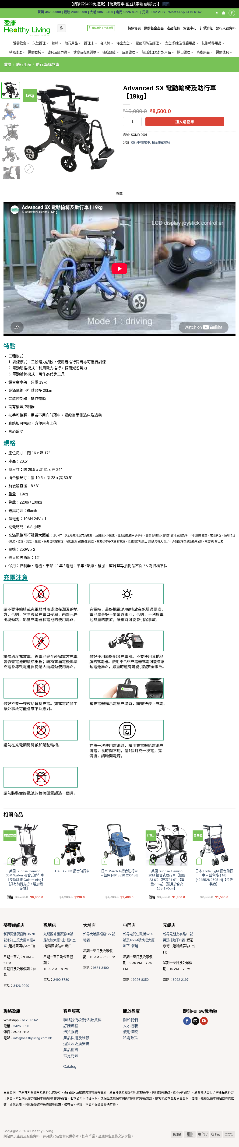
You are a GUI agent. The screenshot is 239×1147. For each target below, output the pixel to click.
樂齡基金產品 (154, 28)
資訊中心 (189, 28)
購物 (7, 65)
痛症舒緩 (109, 52)
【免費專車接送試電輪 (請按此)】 (134, 4)
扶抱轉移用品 (211, 43)
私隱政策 (130, 1038)
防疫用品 (203, 52)
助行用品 (71, 43)
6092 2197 (181, 979)
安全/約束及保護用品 (180, 43)
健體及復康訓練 (84, 52)
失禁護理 (39, 43)
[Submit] (62, 28)
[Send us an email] (195, 1021)
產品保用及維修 (76, 1038)
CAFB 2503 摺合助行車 (72, 871)
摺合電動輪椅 (161, 142)
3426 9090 (21, 986)
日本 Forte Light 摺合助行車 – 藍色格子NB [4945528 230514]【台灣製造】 (214, 877)
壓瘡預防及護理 (147, 43)
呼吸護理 (15, 52)
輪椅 (55, 43)
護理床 (89, 43)
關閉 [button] (166, 4)
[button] (223, 13)
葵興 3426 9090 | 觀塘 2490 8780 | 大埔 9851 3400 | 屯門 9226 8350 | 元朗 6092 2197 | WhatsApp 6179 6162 (120, 12)
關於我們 (130, 1020)
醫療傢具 (222, 52)
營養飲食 (19, 43)
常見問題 (70, 1056)
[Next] (108, 128)
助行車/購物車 (47, 65)
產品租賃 (173, 28)
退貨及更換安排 (76, 1044)
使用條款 (130, 1032)
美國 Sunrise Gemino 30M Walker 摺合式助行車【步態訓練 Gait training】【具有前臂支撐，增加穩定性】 (25, 879)
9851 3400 (101, 968)
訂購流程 (206, 28)
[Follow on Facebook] (231, 13)
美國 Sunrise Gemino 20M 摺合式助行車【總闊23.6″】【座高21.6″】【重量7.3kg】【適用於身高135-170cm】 (166, 879)
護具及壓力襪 (57, 52)
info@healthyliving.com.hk (32, 1038)
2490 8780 (61, 979)
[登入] (216, 13)
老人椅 (105, 43)
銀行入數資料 (225, 28)
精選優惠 (134, 28)
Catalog (69, 1067)
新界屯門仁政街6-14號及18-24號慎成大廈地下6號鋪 (139, 940)
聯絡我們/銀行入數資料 (82, 1020)
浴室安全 (123, 43)
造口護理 (183, 52)
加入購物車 (184, 122)
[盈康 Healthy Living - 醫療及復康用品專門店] (27, 28)
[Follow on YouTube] (204, 1021)
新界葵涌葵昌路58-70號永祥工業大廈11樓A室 (19, 940)
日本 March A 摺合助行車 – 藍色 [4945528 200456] (119, 873)
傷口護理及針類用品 (156, 52)
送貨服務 (70, 1032)
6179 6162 (30, 1020)
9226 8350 (141, 979)
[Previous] (31, 128)
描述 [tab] (119, 193)
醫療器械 (34, 52)
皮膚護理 (128, 52)
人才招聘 (130, 1026)
